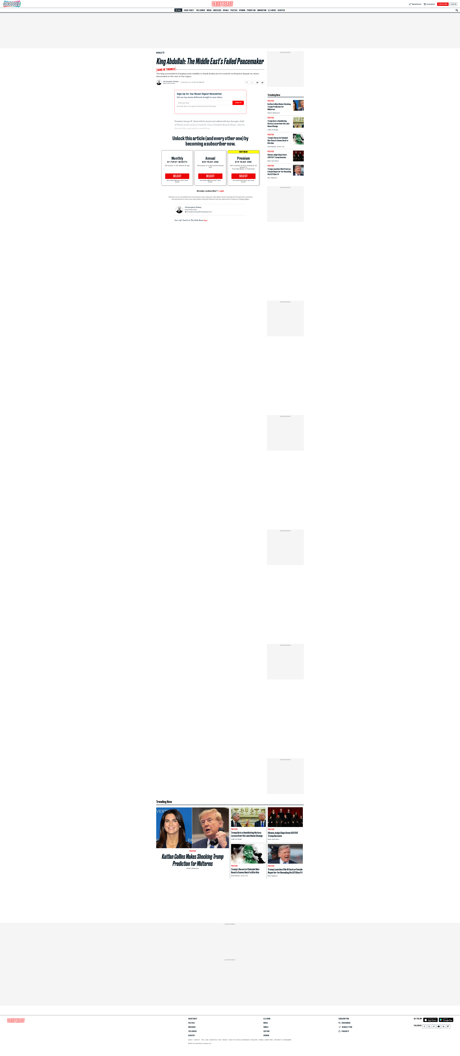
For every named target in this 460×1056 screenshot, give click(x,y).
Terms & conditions (265, 1040)
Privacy (225, 1040)
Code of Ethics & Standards (239, 1040)
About (190, 1040)
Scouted (281, 10)
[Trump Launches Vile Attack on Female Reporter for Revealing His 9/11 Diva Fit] (298, 175)
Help (219, 1040)
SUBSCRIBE (442, 4)
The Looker (200, 10)
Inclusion (253, 1040)
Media (209, 10)
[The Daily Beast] (222, 4)
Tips (202, 1040)
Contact (197, 1040)
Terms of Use (202, 106)
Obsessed (217, 10)
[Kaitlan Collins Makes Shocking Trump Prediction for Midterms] (298, 110)
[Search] (457, 10)
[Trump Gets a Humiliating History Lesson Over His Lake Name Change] (298, 127)
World (265, 1027)
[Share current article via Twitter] (252, 82)
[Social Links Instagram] (434, 1027)
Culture (266, 1031)
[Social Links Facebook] (424, 1027)
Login (221, 191)
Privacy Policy (212, 106)
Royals (226, 10)
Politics (233, 10)
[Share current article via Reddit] (262, 82)
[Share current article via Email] (257, 82)
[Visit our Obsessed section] (19, 4)
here (205, 220)
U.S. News (272, 10)
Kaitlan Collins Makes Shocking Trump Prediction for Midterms (193, 860)
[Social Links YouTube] (439, 1027)
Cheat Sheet (189, 10)
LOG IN (453, 4)
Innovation (261, 10)
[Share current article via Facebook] (247, 82)
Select (177, 176)
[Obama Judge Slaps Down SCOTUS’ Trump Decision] (298, 161)
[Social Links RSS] (443, 1027)
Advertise (213, 1040)
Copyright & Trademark (282, 1040)
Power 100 (251, 10)
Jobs (207, 1040)
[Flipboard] (448, 1027)
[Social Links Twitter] (429, 1027)
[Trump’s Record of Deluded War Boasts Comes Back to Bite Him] (298, 144)
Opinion (242, 10)
